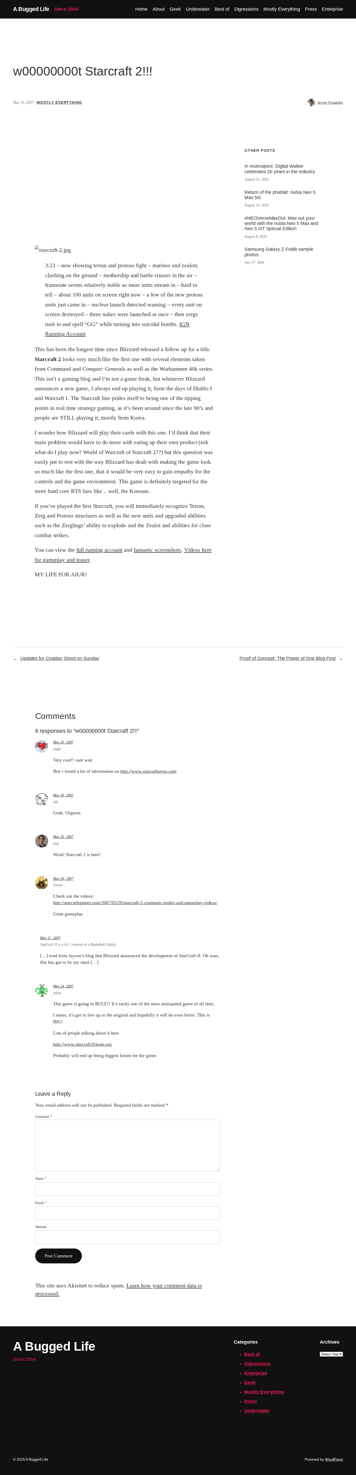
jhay (56, 843)
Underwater (257, 1410)
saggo (57, 749)
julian (57, 993)
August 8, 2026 (255, 237)
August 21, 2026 (256, 179)
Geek (250, 1382)
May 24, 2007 (63, 986)
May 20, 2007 (63, 742)
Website (40, 1227)
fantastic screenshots (157, 550)
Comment (43, 1117)
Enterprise (255, 1373)
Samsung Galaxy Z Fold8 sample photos (278, 252)
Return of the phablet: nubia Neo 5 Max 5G (279, 195)
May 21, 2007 (50, 938)
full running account (99, 550)
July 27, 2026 (254, 262)
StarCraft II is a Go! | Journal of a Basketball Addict (78, 944)
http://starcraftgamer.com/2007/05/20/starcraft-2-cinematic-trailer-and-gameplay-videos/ (135, 902)
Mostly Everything (59, 102)
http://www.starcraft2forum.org (82, 1044)
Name (40, 1179)
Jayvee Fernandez (330, 102)
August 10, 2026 (256, 205)
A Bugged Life (31, 9)
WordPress (334, 1459)
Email (41, 1203)
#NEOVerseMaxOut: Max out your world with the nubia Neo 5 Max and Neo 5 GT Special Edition (281, 223)
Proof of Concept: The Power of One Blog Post (288, 658)
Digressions (257, 1363)
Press (250, 1401)
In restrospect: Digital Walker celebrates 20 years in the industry (279, 169)
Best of (252, 1354)
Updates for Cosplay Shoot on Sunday (59, 658)
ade (55, 802)
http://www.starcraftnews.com (148, 771)
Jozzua (58, 885)
